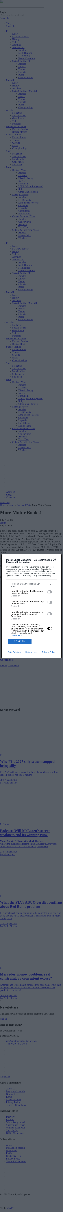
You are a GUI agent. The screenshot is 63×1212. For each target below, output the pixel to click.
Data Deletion (14, 652)
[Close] (55, 560)
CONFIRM (19, 641)
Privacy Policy (48, 652)
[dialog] (31, 606)
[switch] (49, 591)
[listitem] (31, 585)
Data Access (31, 652)
